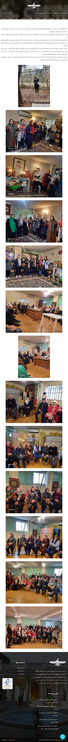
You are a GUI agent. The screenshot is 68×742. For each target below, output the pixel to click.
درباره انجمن (20, 671)
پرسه (16, 18)
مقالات (31, 18)
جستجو (49, 13)
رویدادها (51, 18)
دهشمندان (23, 18)
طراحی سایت (11, 740)
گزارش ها (44, 19)
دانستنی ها (38, 19)
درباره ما (57, 19)
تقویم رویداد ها (40, 13)
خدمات (10, 18)
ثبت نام (62, 13)
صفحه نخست (20, 668)
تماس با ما (4, 19)
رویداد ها (21, 674)
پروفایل (55, 13)
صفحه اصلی (63, 19)
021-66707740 (8, 13)
